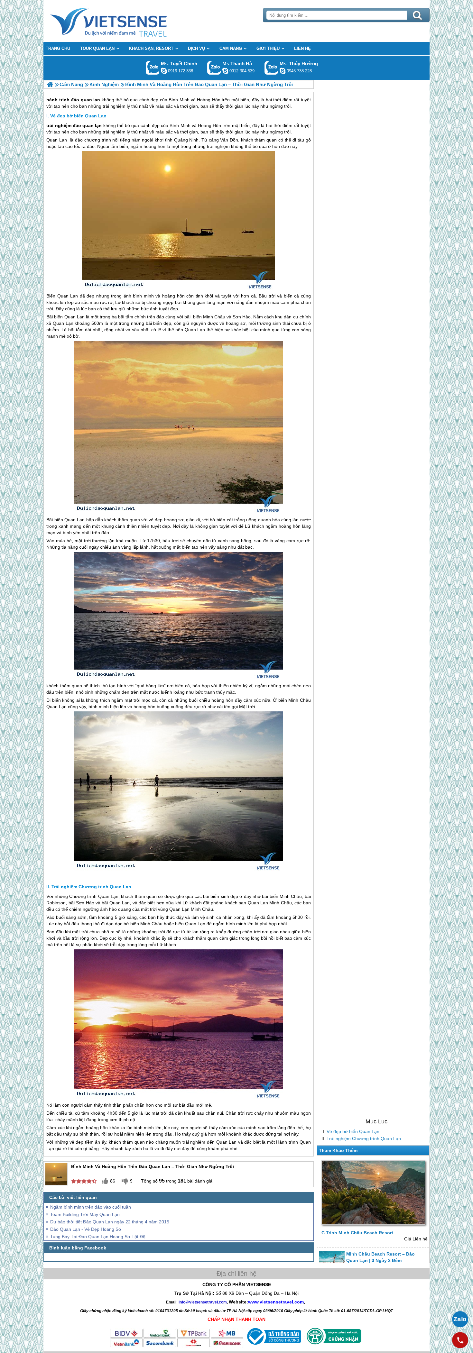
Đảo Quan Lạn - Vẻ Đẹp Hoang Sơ (85, 1229)
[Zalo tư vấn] (460, 1319)
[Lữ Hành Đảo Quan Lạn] (50, 84)
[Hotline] (460, 1340)
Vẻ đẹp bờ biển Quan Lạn (353, 1131)
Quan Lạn (56, 139)
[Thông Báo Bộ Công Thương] (273, 1346)
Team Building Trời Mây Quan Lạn (85, 1214)
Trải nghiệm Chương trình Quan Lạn (364, 1138)
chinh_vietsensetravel (164, 71)
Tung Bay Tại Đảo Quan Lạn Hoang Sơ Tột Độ (97, 1236)
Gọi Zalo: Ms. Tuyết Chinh (152, 67)
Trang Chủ (124, 21)
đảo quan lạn (87, 125)
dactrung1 (282, 71)
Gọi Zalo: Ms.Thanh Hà (214, 67)
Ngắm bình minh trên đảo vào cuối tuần (90, 1207)
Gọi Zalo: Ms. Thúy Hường (271, 67)
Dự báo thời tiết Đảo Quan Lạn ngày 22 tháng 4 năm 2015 (109, 1221)
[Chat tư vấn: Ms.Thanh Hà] (225, 71)
